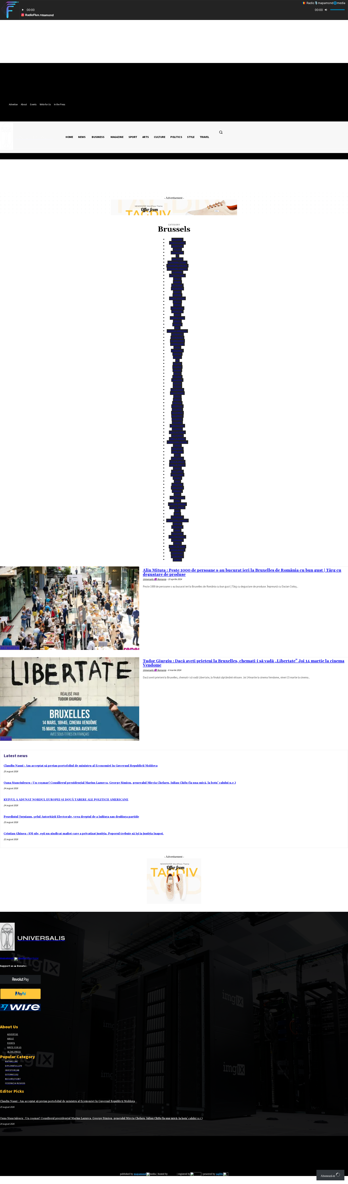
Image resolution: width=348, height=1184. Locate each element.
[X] (15, 1017)
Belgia (177, 373)
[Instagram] (8, 1017)
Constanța (177, 533)
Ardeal (177, 305)
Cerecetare (177, 488)
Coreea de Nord (177, 546)
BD (177, 360)
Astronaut (177, 334)
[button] (220, 132)
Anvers (177, 292)
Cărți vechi (177, 458)
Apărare (177, 295)
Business (177, 429)
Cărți (177, 455)
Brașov (177, 399)
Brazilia (177, 403)
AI (177, 256)
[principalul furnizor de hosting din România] (172, 1174)
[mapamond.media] (20, 998)
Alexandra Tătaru (177, 262)
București (177, 416)
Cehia (177, 481)
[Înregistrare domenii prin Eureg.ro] (195, 1174)
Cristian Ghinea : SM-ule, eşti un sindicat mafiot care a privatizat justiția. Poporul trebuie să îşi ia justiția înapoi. (84, 833)
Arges (177, 314)
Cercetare (177, 484)
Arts (177, 327)
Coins (177, 514)
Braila (177, 396)
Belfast (177, 370)
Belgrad (177, 376)
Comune (177, 523)
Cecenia (177, 478)
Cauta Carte (177, 474)
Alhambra (177, 272)
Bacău (177, 347)
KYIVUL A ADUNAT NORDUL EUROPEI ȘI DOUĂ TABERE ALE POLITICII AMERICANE (66, 799)
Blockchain (177, 390)
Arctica (177, 301)
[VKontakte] (21, 1017)
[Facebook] (2, 1017)
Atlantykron (177, 341)
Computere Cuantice (177, 520)
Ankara (177, 282)
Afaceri (177, 249)
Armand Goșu (177, 318)
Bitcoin (177, 383)
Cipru (177, 501)
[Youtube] (28, 1017)
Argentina (177, 311)
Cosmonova (177, 556)
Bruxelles (177, 406)
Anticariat (177, 285)
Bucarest (177, 409)
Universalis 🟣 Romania (154, 579)
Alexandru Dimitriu (177, 265)
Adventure (177, 246)
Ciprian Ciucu (177, 497)
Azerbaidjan (177, 344)
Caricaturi (177, 448)
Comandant (177, 517)
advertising (19, 958)
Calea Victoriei (177, 432)
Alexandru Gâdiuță (177, 269)
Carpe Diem (177, 452)
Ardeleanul (177, 308)
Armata (177, 321)
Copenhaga (177, 540)
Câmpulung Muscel (177, 442)
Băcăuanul (177, 350)
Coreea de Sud (177, 550)
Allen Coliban (177, 275)
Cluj (177, 510)
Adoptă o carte (177, 243)
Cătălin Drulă (177, 461)
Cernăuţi (177, 491)
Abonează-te (328, 1175)
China (177, 494)
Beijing (177, 363)
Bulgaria (177, 422)
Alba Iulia (177, 259)
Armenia (177, 324)
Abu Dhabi (177, 239)
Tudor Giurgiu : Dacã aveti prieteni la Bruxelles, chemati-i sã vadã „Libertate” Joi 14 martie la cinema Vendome (243, 663)
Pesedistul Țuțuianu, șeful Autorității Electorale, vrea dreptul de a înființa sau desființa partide (71, 816)
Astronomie (177, 337)
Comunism (177, 527)
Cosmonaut (177, 553)
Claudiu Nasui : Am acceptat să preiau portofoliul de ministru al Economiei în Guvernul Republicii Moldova (81, 765)
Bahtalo (177, 354)
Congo (177, 530)
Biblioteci (177, 380)
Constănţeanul (177, 537)
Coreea (177, 543)
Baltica (177, 357)
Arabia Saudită (177, 298)
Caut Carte (177, 471)
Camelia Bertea (177, 439)
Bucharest (177, 412)
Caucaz (177, 468)
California (177, 435)
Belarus (177, 367)
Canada (177, 445)
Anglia (177, 278)
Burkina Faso (177, 425)
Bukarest (177, 419)
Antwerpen (177, 288)
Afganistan (177, 252)
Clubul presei (177, 507)
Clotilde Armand (177, 504)
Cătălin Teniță (177, 465)
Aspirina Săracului (177, 331)
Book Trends (177, 393)
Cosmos (177, 559)
